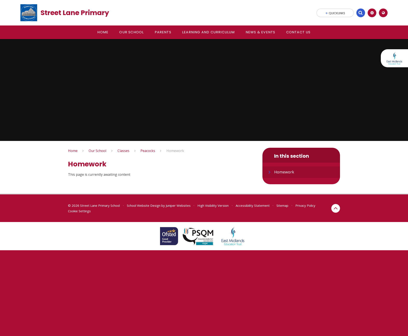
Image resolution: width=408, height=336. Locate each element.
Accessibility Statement (253, 205)
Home (73, 150)
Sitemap (282, 205)
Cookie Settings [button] (79, 211)
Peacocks (147, 150)
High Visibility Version (213, 205)
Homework (175, 150)
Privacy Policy (305, 205)
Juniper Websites (178, 205)
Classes (123, 150)
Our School (97, 150)
